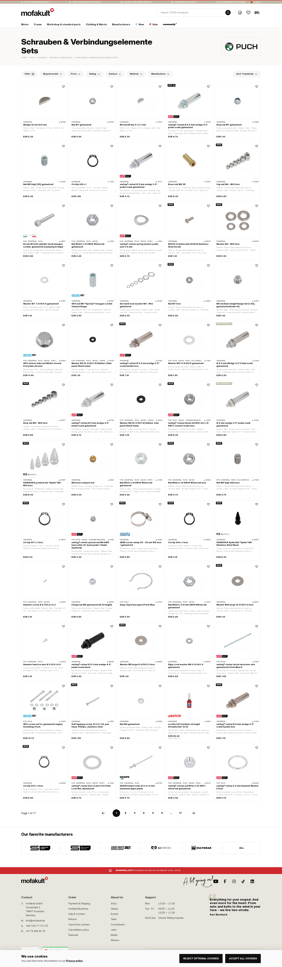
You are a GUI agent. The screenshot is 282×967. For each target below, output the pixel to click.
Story (114, 903)
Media (114, 935)
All (241, 848)
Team (114, 919)
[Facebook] (225, 881)
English (257, 2)
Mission (115, 940)
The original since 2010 (36, 2)
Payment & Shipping (79, 903)
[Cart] (257, 12)
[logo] (37, 12)
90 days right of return (232, 2)
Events (114, 914)
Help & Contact (76, 914)
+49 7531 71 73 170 (37, 926)
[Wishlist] (248, 12)
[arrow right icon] (193, 813)
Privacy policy (74, 960)
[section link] (170, 25)
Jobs (113, 929)
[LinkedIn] (252, 881)
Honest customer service (137, 2)
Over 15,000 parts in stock (86, 2)
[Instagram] (234, 881)
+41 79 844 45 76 (35, 931)
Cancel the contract (79, 924)
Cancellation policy (78, 929)
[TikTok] (243, 881)
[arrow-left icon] (103, 813)
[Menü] (39, 949)
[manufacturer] (40, 848)
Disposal (73, 935)
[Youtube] (215, 881)
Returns (72, 919)
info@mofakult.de (35, 920)
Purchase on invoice (185, 2)
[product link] (44, 111)
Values (114, 908)
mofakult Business (78, 908)
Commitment (118, 924)
